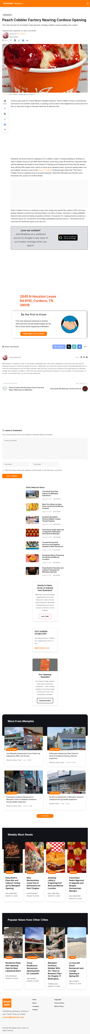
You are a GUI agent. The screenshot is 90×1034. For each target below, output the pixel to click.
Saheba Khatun (54, 803)
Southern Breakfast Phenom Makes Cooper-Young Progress (51, 519)
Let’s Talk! (45, 616)
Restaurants (7, 15)
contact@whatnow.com (13, 1017)
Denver (9, 957)
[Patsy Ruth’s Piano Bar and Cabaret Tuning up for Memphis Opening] (32, 571)
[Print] (23, 40)
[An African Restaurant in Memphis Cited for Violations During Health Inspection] (66, 782)
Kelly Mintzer (21, 34)
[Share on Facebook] (11, 40)
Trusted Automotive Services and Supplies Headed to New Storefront (52, 544)
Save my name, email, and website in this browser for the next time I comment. (33, 470)
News (51, 957)
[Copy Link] (19, 40)
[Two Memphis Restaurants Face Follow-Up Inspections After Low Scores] (23, 738)
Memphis (10, 872)
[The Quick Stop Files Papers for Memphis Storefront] (32, 494)
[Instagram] (84, 357)
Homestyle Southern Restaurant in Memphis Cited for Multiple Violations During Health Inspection (21, 799)
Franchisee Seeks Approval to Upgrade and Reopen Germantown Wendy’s (53, 532)
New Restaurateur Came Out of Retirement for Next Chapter (33, 883)
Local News (12, 749)
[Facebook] (81, 357)
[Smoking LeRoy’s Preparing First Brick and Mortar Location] (32, 558)
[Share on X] (15, 40)
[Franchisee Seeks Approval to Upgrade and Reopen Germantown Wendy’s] (32, 533)
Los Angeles (32, 957)
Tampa (72, 957)
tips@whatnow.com (42, 648)
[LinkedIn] (87, 357)
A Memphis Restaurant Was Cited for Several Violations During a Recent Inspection (63, 755)
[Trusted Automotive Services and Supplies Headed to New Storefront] (32, 545)
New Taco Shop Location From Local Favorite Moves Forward (52, 506)
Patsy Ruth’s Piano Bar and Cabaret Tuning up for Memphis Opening (52, 570)
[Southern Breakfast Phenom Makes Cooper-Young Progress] (32, 520)
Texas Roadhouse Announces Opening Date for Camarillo (33, 968)
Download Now (45, 700)
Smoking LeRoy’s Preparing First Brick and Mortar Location (53, 557)
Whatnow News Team (13, 760)
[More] (27, 40)
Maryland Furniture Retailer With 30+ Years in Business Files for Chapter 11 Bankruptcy (54, 971)
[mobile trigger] (88, 3)
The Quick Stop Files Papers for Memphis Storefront (50, 493)
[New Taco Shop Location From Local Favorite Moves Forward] (32, 507)
